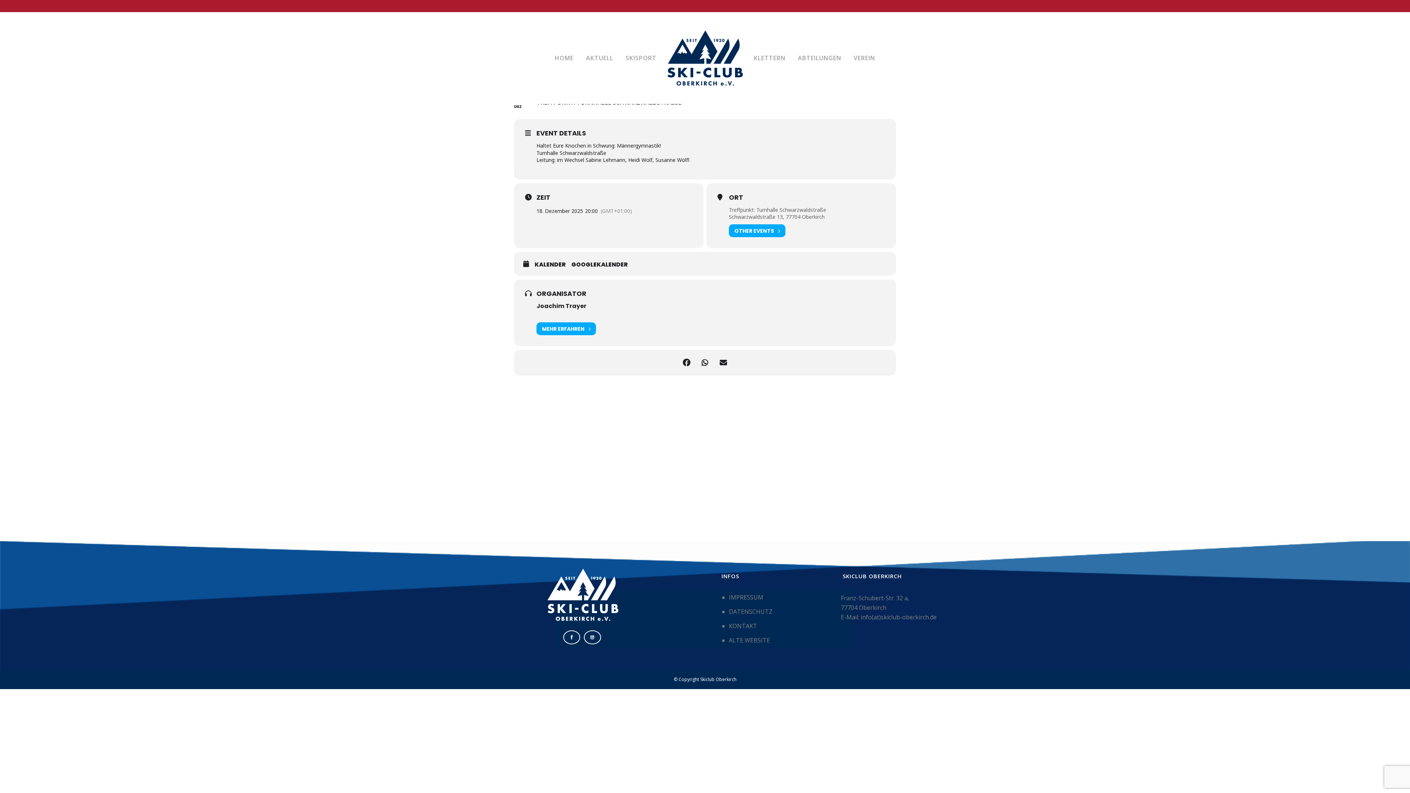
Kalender (550, 264)
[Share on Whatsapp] (705, 363)
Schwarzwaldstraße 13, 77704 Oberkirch (777, 216)
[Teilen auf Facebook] (686, 363)
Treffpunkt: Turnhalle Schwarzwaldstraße (777, 209)
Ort (736, 197)
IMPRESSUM (746, 597)
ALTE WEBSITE (749, 640)
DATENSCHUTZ (751, 612)
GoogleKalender (599, 264)
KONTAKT (743, 626)
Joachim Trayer (561, 306)
